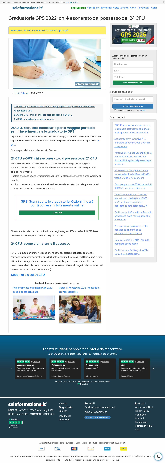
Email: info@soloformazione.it (100, 407)
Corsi (154, 7)
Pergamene (141, 422)
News (133, 7)
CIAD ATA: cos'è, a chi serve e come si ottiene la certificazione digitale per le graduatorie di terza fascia (132, 129)
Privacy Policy (142, 410)
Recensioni (143, 7)
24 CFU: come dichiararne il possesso (34, 119)
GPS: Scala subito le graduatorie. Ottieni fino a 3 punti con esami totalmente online (57, 203)
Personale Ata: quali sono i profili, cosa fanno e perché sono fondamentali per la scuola (131, 230)
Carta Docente (120, 7)
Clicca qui (57, 212)
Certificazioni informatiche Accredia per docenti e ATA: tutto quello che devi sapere (133, 216)
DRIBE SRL (13, 410)
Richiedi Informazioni (133, 82)
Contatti (139, 418)
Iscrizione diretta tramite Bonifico (97, 417)
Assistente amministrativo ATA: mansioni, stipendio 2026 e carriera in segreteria (132, 142)
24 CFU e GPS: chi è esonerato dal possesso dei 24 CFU (43, 114)
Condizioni (140, 414)
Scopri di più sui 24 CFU (28, 274)
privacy (143, 110)
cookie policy (72, 2)
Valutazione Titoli (144, 407)
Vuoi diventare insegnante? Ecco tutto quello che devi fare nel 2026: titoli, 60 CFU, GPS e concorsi (132, 174)
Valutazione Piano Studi (99, 7)
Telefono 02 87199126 (95, 412)
